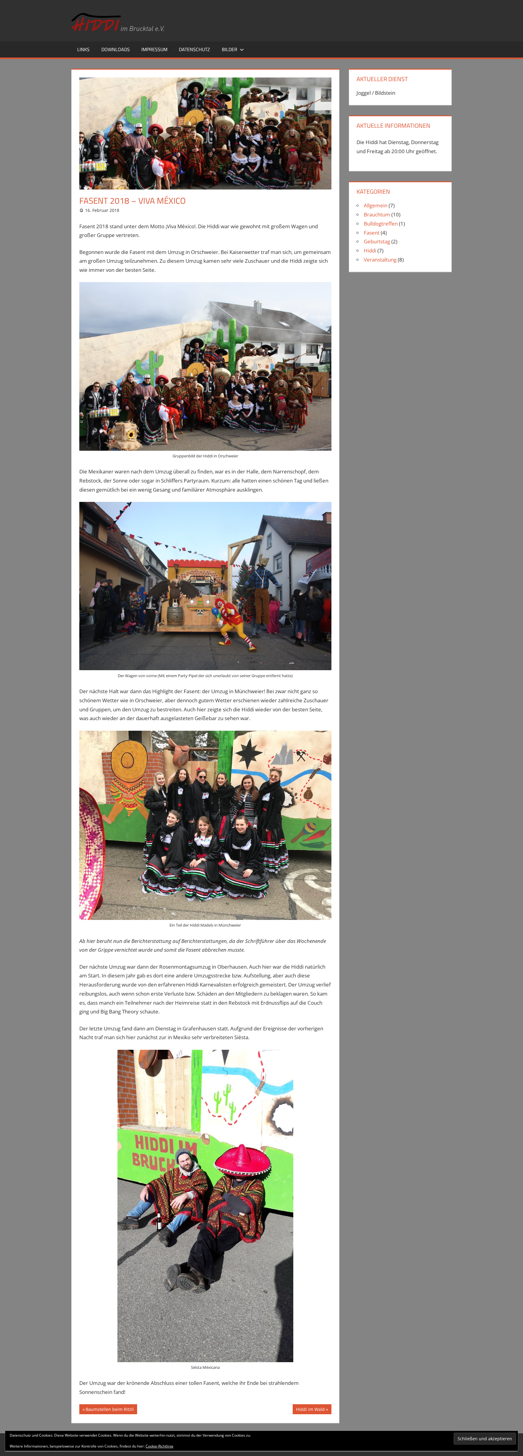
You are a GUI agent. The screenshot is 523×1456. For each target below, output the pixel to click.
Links (83, 49)
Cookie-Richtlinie (159, 1446)
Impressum (154, 49)
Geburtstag (377, 241)
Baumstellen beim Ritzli (109, 1410)
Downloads (115, 49)
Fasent (372, 232)
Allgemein (375, 205)
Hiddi (370, 250)
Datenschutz (194, 49)
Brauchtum (377, 214)
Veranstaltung (380, 259)
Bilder (229, 49)
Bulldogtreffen (381, 223)
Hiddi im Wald (310, 1410)
